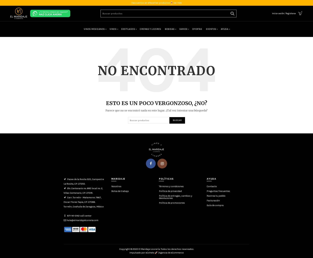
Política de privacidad (170, 191)
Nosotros (116, 186)
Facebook (151, 163)
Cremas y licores (150, 29)
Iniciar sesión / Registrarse (284, 13)
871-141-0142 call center (79, 215)
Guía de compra (215, 205)
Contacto (212, 186)
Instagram (162, 163)
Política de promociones (172, 202)
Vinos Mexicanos (94, 29)
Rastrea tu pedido (216, 195)
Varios (183, 29)
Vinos (113, 29)
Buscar (232, 13)
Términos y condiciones (171, 186)
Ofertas (197, 29)
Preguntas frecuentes (218, 191)
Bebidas (170, 29)
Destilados (128, 29)
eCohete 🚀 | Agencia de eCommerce (165, 252)
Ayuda (224, 29)
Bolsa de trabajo (120, 191)
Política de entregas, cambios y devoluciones (175, 197)
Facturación (213, 200)
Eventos (211, 29)
